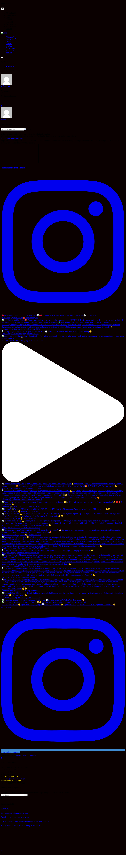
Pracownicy (11, 24)
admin (3, 119)
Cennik (9, 18)
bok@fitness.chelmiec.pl (15, 778)
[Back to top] (2, 851)
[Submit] (26, 795)
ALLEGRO (11, 26)
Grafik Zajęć (11, 15)
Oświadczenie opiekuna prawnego (14, 813)
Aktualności (11, 13)
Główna (11, 66)
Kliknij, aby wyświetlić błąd (12, 138)
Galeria (9, 20)
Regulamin (5, 809)
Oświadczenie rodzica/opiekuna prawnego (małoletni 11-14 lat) (25, 821)
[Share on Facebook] (1, 106)
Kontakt (9, 22)
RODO (9, 29)
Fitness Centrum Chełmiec (26, 755)
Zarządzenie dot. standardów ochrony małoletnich (20, 825)
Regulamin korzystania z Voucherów (15, 817)
